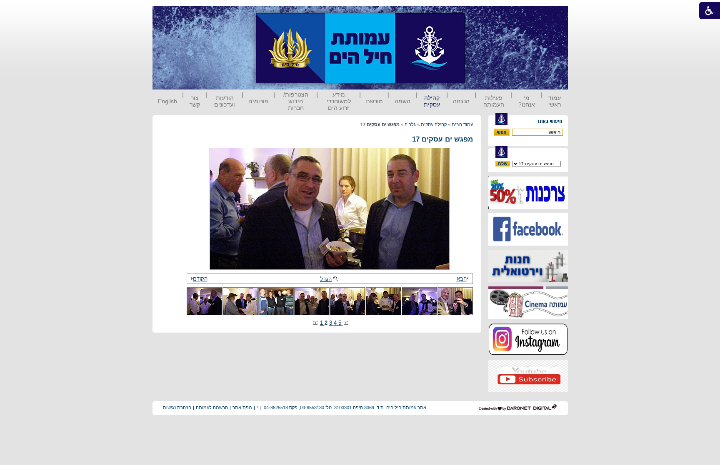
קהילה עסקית (432, 101)
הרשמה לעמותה (212, 407)
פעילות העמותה (493, 101)
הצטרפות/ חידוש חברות (295, 101)
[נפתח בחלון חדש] (528, 207)
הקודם (200, 279)
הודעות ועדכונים (224, 101)
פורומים (258, 101)
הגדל (326, 279)
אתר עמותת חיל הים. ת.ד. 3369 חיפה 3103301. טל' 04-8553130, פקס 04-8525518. (344, 407)
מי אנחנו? (526, 101)
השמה (402, 101)
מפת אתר (242, 407)
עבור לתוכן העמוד (480, 14)
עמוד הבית (462, 124)
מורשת (374, 101)
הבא (462, 279)
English (167, 101)
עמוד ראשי (554, 101)
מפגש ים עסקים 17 (442, 139)
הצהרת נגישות (177, 407)
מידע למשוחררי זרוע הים (339, 101)
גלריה (410, 124)
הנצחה (461, 101)
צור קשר (195, 101)
